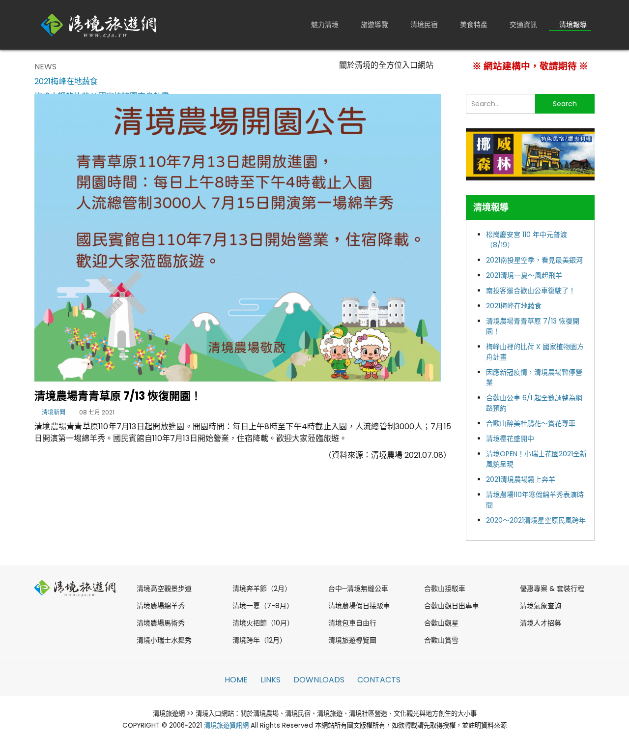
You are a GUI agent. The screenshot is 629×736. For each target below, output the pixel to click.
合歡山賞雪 (441, 640)
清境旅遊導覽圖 (352, 640)
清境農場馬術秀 (161, 623)
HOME (236, 679)
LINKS (270, 679)
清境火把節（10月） (263, 623)
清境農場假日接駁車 (359, 606)
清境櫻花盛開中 (510, 438)
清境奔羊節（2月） (261, 588)
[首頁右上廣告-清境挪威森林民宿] (530, 153)
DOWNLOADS (318, 679)
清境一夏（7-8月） (262, 606)
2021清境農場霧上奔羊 (520, 479)
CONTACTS (378, 679)
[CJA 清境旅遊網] (99, 25)
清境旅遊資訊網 (226, 725)
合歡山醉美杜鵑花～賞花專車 (530, 423)
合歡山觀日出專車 (451, 606)
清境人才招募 (540, 623)
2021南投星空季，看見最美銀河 (534, 260)
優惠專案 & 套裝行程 (552, 588)
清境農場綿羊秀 (161, 606)
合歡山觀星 (441, 623)
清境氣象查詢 (540, 606)
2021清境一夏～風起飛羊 (524, 275)
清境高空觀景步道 (164, 588)
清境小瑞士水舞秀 (164, 640)
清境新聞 (53, 412)
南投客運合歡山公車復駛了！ (530, 290)
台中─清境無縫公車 (358, 588)
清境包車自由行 (352, 623)
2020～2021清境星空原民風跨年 (536, 520)
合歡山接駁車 (444, 588)
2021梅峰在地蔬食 (514, 306)
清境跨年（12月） (259, 640)
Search (565, 104)
